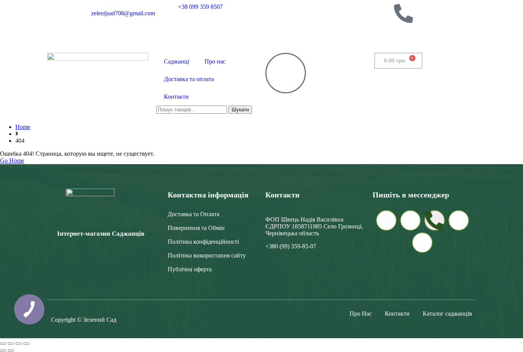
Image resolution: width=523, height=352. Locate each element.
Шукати (240, 109)
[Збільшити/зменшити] (3, 343)
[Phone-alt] (403, 13)
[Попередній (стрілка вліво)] (3, 350)
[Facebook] (382, 34)
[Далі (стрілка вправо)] (11, 350)
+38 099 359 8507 (200, 6)
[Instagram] (362, 34)
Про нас (215, 61)
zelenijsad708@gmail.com (123, 13)
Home (22, 127)
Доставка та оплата (189, 79)
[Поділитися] (18, 343)
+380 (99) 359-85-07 (290, 246)
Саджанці (176, 61)
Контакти (176, 96)
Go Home (12, 160)
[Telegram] (362, 13)
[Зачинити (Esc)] (26, 343)
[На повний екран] (11, 343)
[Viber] (382, 13)
